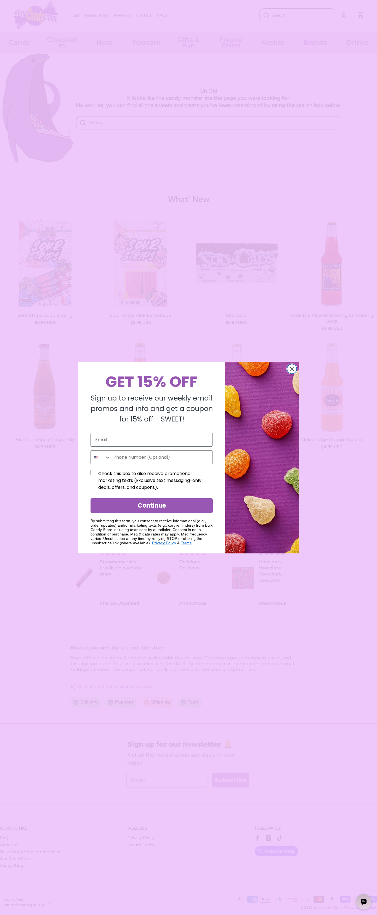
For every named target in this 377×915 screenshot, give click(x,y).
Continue (152, 505)
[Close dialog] (292, 369)
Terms (186, 543)
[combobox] (101, 457)
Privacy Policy (164, 543)
